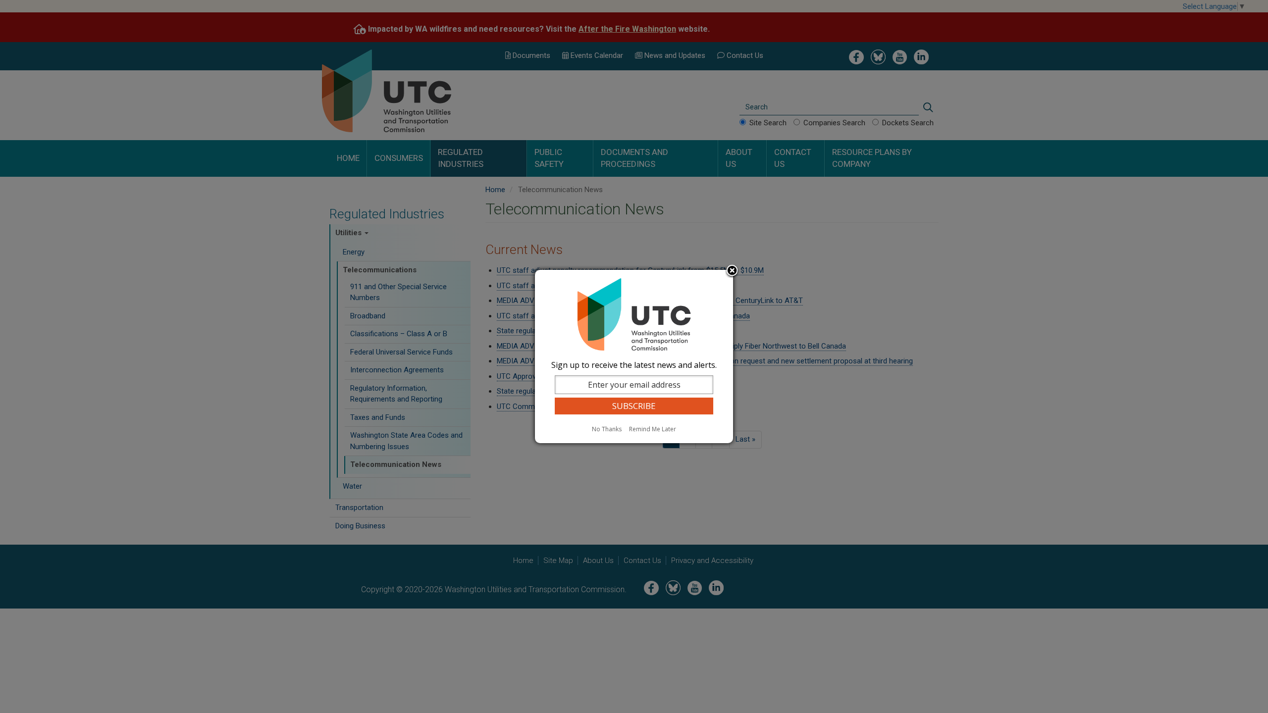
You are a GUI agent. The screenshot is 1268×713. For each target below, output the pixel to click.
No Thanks (607, 429)
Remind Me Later (652, 429)
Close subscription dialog (732, 271)
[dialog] (634, 356)
